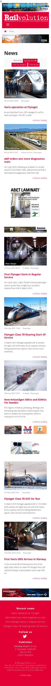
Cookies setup (25, 675)
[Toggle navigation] (7, 24)
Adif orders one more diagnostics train (24, 160)
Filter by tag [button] (33, 64)
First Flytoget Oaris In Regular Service (22, 276)
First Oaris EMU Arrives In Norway (25, 559)
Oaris (29, 60)
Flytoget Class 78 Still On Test (22, 498)
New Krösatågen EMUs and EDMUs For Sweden (25, 401)
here (21, 112)
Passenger (25, 101)
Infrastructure (26, 152)
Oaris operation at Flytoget (21, 107)
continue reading (40, 120)
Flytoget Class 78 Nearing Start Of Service (25, 336)
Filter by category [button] (19, 64)
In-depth (26, 268)
